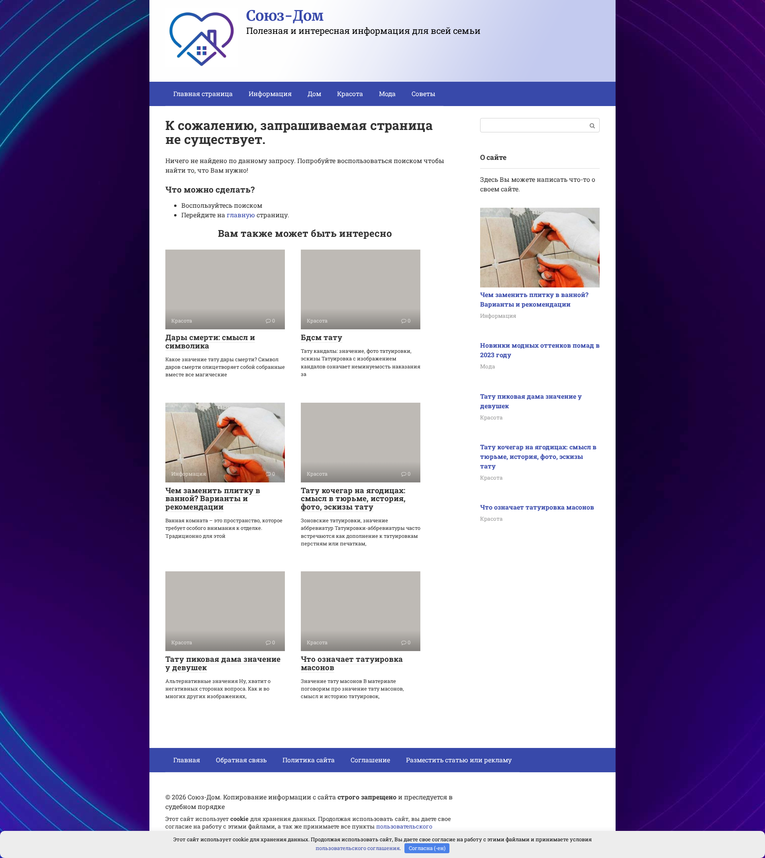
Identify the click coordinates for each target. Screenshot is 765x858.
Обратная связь (241, 760)
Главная (186, 760)
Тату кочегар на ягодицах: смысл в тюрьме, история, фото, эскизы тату (353, 498)
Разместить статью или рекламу (459, 760)
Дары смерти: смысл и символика (210, 341)
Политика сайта (308, 760)
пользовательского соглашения (358, 848)
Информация (270, 93)
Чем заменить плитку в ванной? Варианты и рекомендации (212, 498)
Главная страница (203, 93)
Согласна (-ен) (427, 848)
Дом (314, 93)
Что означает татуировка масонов (352, 663)
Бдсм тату (321, 337)
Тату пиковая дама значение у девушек (222, 663)
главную (241, 215)
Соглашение (370, 760)
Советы (423, 93)
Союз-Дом (285, 16)
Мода (387, 93)
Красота (350, 93)
